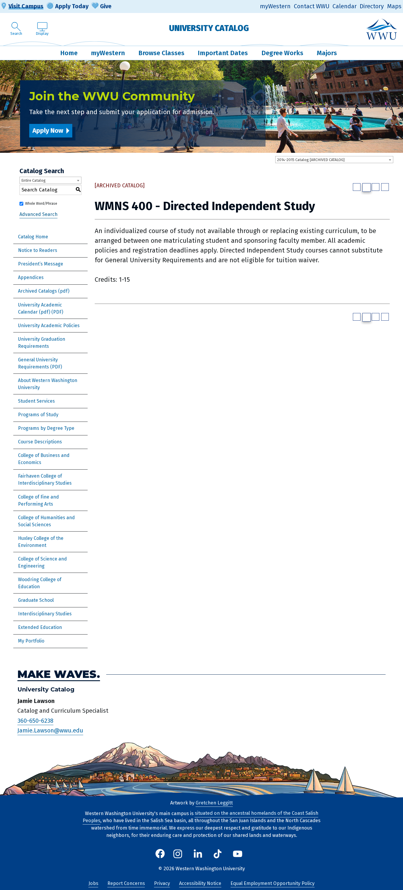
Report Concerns (126, 883)
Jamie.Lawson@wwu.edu (50, 730)
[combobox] (334, 159)
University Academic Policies (49, 325)
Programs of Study (38, 414)
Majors (327, 53)
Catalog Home (33, 237)
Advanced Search (38, 214)
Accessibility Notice (200, 883)
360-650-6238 (35, 720)
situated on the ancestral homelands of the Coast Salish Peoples (200, 817)
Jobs (93, 883)
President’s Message (40, 264)
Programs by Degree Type (46, 428)
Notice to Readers (37, 250)
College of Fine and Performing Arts (38, 500)
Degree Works (282, 53)
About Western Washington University (47, 384)
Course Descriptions (40, 442)
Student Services (36, 401)
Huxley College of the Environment (40, 541)
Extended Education (40, 627)
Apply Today (72, 6)
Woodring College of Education (39, 583)
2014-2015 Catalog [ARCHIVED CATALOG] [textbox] (311, 160)
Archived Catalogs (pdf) (43, 291)
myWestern (275, 6)
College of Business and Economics (44, 459)
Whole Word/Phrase (41, 203)
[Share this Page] (366, 187)
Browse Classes (161, 53)
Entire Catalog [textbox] (33, 180)
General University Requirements (38, 363)
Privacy (162, 883)
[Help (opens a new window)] (385, 187)
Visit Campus (26, 6)
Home (69, 53)
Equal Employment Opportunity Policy (272, 883)
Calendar (344, 6)
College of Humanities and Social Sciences (46, 521)
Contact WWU (312, 6)
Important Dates (223, 53)
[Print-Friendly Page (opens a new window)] (375, 187)
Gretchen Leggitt (214, 803)
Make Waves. (58, 674)
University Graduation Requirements (41, 342)
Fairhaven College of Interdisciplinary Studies (45, 479)
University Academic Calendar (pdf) (40, 308)
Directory (372, 6)
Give (106, 6)
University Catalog (209, 28)
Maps (394, 6)
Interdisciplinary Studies (45, 614)
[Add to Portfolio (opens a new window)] (357, 187)
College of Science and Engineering (42, 562)
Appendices (31, 277)
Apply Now (47, 131)
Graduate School (36, 600)
